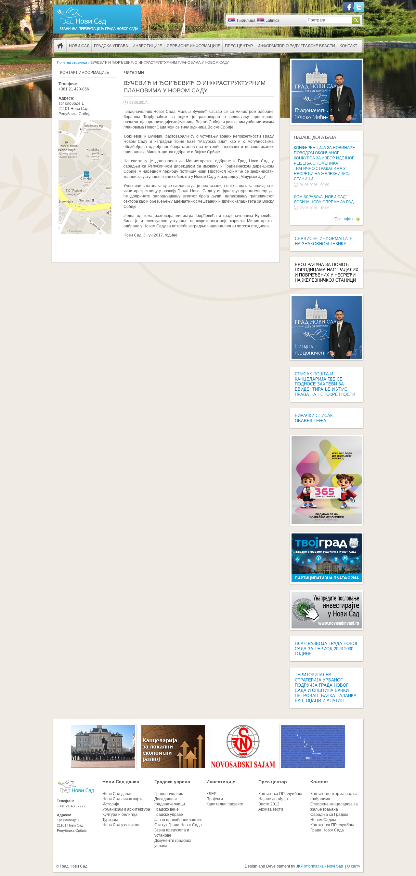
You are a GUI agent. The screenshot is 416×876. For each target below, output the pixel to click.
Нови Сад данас (120, 781)
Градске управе (168, 814)
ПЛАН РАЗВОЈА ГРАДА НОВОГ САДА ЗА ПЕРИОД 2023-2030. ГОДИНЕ (326, 648)
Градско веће (166, 809)
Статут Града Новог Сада (178, 825)
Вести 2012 (269, 804)
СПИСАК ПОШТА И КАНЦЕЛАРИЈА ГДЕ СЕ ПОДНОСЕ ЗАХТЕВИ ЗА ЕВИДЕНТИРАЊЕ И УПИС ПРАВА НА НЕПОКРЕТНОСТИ (325, 384)
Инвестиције (147, 46)
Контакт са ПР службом (280, 793)
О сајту (353, 866)
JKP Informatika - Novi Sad (319, 866)
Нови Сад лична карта (123, 799)
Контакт (348, 46)
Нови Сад (79, 46)
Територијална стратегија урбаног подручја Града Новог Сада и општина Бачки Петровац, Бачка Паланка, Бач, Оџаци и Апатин (326, 687)
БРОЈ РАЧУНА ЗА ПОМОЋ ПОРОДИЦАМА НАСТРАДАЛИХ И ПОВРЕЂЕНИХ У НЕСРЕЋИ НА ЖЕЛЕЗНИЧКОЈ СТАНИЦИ (326, 272)
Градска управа (111, 46)
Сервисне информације (193, 46)
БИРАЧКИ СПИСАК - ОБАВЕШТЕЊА (315, 418)
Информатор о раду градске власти (296, 46)
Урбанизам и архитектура (126, 809)
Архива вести (270, 809)
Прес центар (239, 46)
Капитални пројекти (224, 804)
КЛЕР (211, 793)
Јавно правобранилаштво (178, 819)
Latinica (273, 20)
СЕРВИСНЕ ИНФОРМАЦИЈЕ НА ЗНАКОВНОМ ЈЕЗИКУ (324, 241)
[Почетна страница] (97, 33)
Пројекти (214, 799)
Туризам (110, 819)
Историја (110, 804)
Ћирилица (245, 20)
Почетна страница (60, 46)
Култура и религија (119, 814)
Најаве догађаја (315, 137)
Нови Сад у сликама (120, 825)
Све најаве (344, 219)
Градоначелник (168, 793)
